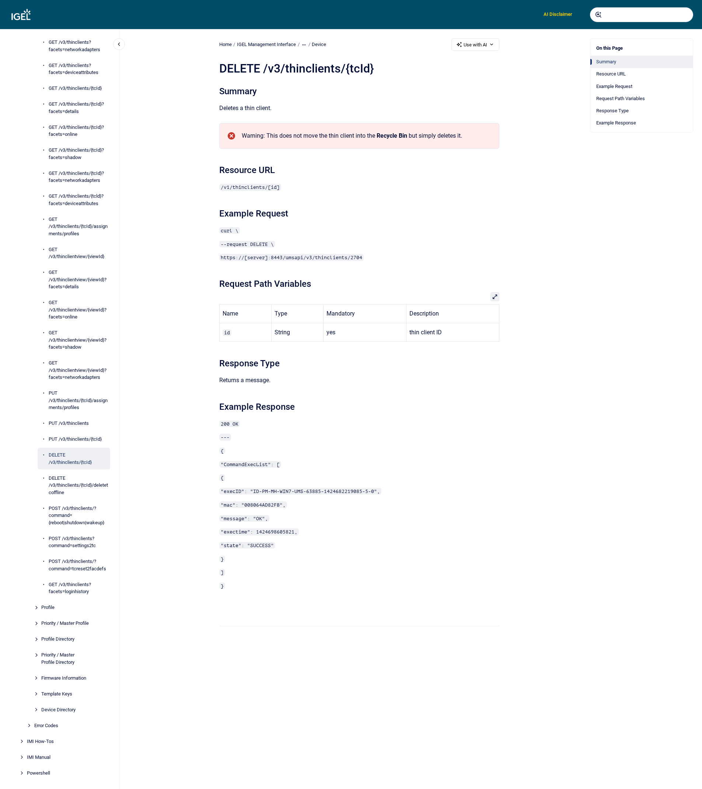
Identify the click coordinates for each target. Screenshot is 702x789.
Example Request (614, 86)
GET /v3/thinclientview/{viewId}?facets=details (77, 279)
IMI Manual (38, 757)
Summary (606, 61)
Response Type (612, 110)
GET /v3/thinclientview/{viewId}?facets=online (77, 310)
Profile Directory (57, 639)
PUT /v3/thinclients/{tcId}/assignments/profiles (78, 400)
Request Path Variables (620, 98)
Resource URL (611, 74)
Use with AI (475, 44)
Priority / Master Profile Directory (57, 658)
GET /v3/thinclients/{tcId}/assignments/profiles (78, 226)
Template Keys (56, 694)
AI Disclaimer (558, 14)
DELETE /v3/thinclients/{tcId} (70, 458)
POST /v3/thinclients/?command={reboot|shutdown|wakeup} (76, 515)
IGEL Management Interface (266, 44)
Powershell (38, 773)
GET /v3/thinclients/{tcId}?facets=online (76, 130)
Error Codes (46, 725)
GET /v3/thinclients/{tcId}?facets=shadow (76, 153)
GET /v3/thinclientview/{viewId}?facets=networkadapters (77, 370)
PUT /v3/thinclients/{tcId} (75, 439)
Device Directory (58, 709)
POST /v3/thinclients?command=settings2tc (72, 542)
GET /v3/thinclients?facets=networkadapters (74, 45)
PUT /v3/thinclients (69, 423)
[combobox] (641, 15)
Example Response (616, 123)
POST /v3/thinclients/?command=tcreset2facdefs (77, 565)
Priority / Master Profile (65, 623)
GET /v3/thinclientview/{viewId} (76, 253)
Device (319, 44)
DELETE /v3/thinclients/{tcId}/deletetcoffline (78, 485)
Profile (48, 607)
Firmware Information (63, 678)
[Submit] (598, 15)
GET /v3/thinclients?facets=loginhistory (70, 588)
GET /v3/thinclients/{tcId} (75, 88)
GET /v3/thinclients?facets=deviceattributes (73, 69)
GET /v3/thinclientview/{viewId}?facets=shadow (77, 340)
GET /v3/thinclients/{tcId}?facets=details (76, 107)
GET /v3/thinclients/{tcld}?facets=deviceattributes (76, 199)
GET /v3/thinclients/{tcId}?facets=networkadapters (76, 176)
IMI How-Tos (40, 741)
